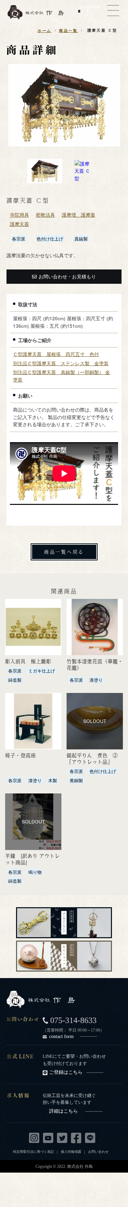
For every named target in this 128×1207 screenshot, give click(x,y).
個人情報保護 (71, 1151)
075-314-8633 (73, 1020)
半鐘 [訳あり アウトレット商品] (32, 859)
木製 (52, 780)
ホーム (45, 30)
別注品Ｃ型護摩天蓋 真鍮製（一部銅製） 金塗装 (61, 376)
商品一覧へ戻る (64, 551)
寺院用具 (19, 215)
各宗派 (18, 238)
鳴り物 (35, 872)
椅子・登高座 (20, 755)
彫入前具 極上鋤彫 (28, 661)
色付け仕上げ (50, 238)
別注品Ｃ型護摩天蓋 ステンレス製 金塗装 (61, 363)
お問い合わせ (98, 1151)
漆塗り (96, 680)
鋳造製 (15, 680)
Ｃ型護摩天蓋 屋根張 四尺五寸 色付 (56, 354)
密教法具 (45, 215)
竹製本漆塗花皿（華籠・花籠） (95, 664)
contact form (61, 1036)
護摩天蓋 (19, 224)
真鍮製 (81, 238)
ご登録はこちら (66, 1072)
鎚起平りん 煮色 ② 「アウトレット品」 (92, 758)
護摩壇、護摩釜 (78, 215)
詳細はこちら (63, 1111)
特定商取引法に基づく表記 (33, 1151)
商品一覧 (68, 30)
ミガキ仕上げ (41, 670)
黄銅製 (76, 780)
